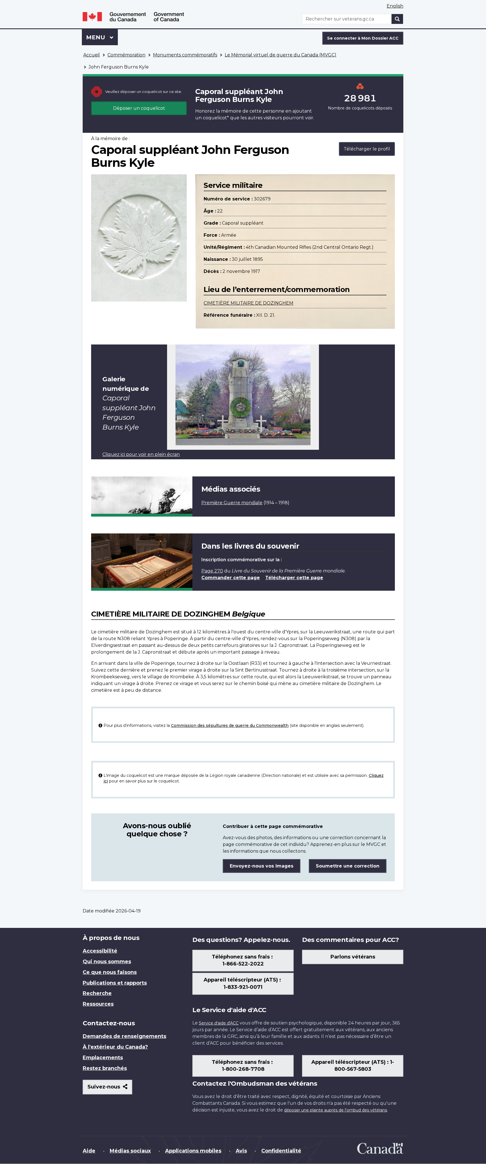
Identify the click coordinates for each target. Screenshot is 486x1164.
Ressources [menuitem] (98, 1004)
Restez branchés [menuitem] (105, 1068)
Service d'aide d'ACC (218, 1023)
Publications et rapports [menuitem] (115, 983)
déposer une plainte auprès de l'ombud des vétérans (335, 1110)
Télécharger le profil (367, 149)
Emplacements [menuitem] (103, 1058)
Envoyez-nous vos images (261, 866)
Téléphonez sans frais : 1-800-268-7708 (243, 1065)
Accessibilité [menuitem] (100, 951)
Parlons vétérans (352, 957)
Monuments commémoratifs (185, 55)
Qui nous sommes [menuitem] (107, 961)
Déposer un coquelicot (139, 108)
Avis (241, 1151)
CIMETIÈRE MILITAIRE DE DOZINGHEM (248, 303)
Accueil (91, 55)
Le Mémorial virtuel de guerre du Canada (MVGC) (280, 55)
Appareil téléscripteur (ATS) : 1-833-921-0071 (243, 983)
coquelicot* (216, 117)
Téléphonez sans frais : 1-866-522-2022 (243, 960)
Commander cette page (230, 577)
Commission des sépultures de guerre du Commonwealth (230, 725)
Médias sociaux (130, 1151)
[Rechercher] (397, 19)
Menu (102, 37)
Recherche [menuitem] (97, 993)
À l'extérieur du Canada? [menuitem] (115, 1047)
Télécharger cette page (294, 577)
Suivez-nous (109, 1088)
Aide (89, 1151)
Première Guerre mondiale (231, 502)
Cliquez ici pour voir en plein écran (141, 454)
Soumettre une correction (347, 866)
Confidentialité (281, 1151)
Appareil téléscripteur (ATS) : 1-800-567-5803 (352, 1065)
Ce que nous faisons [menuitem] (110, 972)
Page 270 (212, 571)
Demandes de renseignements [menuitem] (124, 1036)
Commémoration (126, 55)
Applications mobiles (193, 1151)
